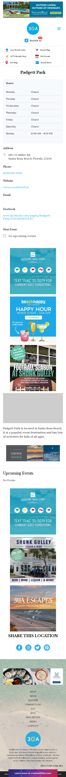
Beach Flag (45, 50)
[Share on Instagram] (28, 648)
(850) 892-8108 (12, 173)
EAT (33, 709)
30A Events (45, 56)
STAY (33, 713)
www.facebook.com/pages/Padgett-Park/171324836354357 (27, 217)
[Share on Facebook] (19, 648)
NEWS (33, 696)
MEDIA (33, 721)
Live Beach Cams (17, 50)
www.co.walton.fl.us (16, 187)
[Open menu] (59, 28)
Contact (33, 726)
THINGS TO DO (33, 704)
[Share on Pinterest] (47, 648)
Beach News (46, 62)
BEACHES (33, 700)
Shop (33, 692)
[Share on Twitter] (38, 648)
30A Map (14, 62)
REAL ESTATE (33, 717)
